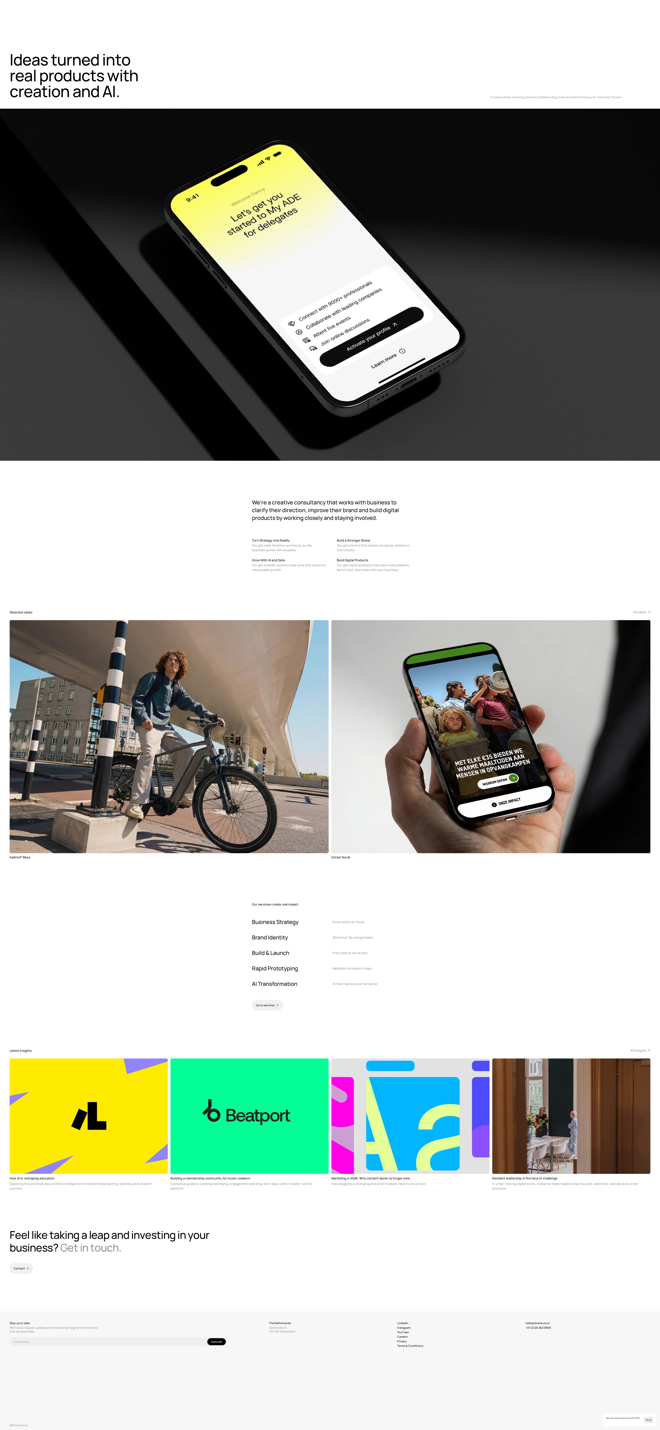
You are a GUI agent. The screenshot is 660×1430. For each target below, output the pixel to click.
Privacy (402, 1341)
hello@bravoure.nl (538, 1323)
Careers (402, 1337)
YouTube (403, 1332)
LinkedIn (402, 1323)
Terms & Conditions (410, 1346)
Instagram (404, 1328)
